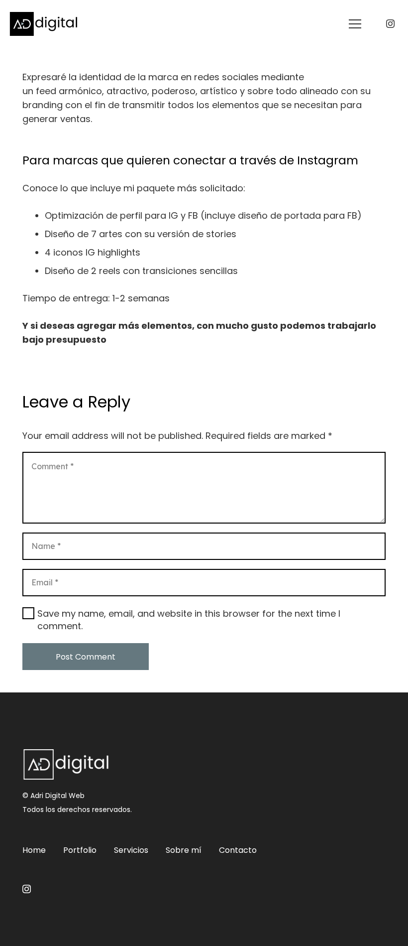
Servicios (131, 850)
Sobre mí (184, 850)
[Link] (43, 24)
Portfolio (80, 850)
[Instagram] (390, 24)
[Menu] (355, 23)
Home (34, 850)
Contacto (238, 850)
